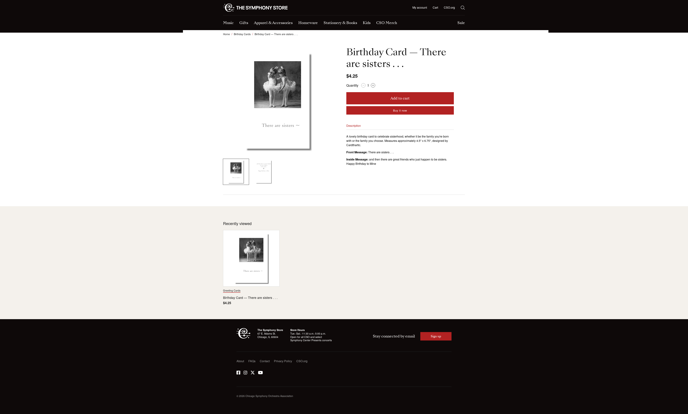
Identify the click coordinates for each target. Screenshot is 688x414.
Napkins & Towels (234, 16)
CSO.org (449, 7)
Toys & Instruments (235, 16)
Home (226, 34)
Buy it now (400, 110)
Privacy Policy (283, 361)
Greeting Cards (231, 290)
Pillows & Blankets (297, 16)
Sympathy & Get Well (361, 16)
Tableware (229, 16)
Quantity (352, 85)
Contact (265, 361)
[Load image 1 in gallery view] (236, 172)
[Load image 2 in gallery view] (263, 172)
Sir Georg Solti (357, 16)
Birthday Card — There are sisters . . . (250, 297)
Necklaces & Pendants (299, 16)
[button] (435, 7)
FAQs (251, 361)
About (240, 361)
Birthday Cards (242, 34)
